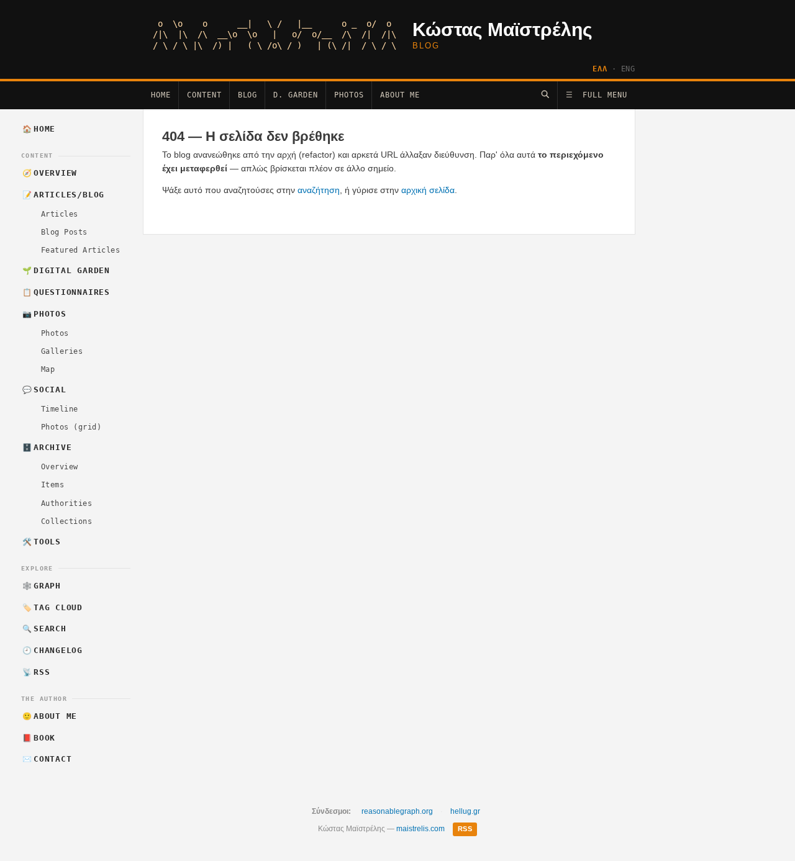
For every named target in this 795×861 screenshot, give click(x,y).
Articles (59, 214)
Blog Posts (64, 232)
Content (204, 95)
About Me (400, 95)
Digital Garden (66, 270)
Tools (41, 541)
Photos (349, 95)
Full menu (596, 95)
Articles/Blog (63, 194)
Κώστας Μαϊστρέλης (502, 29)
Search (44, 628)
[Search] (545, 94)
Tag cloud (52, 607)
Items (52, 484)
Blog (248, 95)
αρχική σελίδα (428, 190)
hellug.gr (465, 811)
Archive (47, 447)
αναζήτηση (319, 190)
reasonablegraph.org (397, 811)
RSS (36, 672)
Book (39, 737)
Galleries (62, 351)
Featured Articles (80, 250)
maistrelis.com (420, 828)
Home (161, 95)
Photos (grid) (71, 427)
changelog (52, 650)
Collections (66, 521)
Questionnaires (66, 292)
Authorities (66, 503)
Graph (41, 585)
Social (44, 389)
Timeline (59, 409)
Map (48, 369)
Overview (50, 173)
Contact (47, 759)
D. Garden (295, 95)
